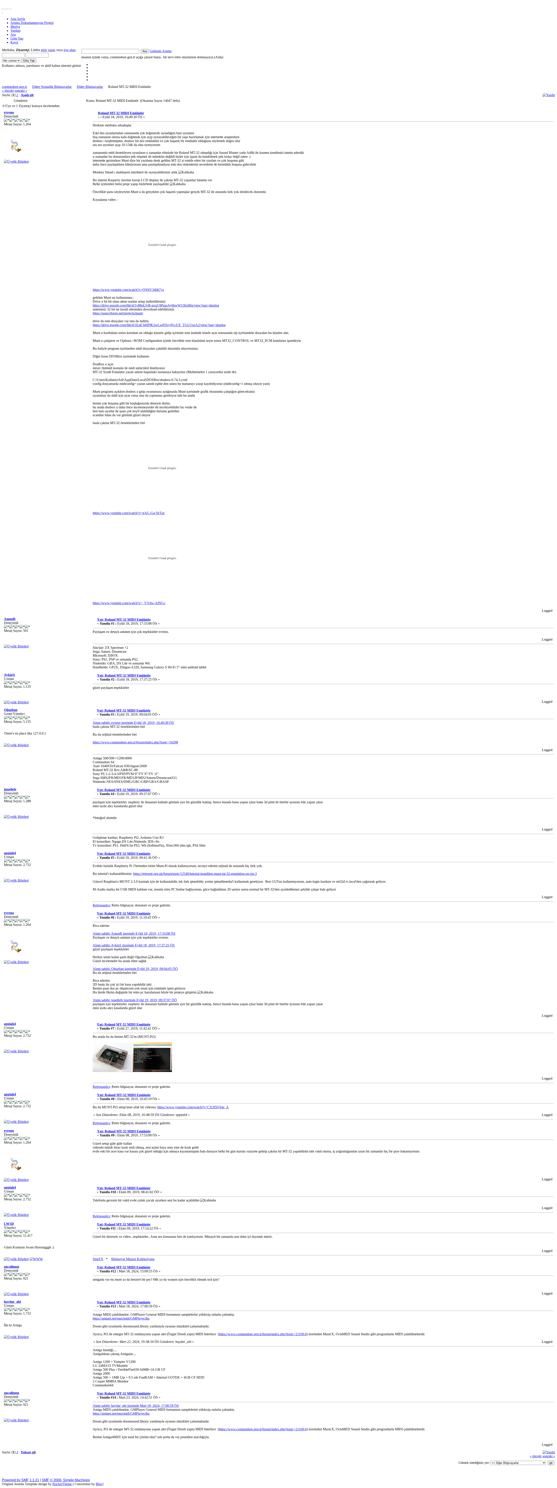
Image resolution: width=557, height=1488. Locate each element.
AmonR (10, 619)
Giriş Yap (16, 38)
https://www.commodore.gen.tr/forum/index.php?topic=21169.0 (263, 1334)
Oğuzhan (10, 710)
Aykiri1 (9, 675)
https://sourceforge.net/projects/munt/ (118, 313)
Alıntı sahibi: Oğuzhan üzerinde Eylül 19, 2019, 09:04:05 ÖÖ (135, 969)
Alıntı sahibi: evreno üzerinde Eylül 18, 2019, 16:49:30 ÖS (133, 723)
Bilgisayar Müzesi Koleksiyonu (132, 1259)
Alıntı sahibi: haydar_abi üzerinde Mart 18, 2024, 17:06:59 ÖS (136, 1405)
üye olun (69, 50)
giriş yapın (48, 50)
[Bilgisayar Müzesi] (36, 1259)
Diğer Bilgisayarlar (90, 87)
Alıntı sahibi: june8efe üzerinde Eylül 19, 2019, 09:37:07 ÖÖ (135, 1000)
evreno (9, 112)
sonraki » (21, 90)
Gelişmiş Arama (160, 51)
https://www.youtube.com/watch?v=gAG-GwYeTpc (129, 513)
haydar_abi (12, 1301)
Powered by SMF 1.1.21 (20, 1480)
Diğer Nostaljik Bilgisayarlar (52, 87)
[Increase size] (7, 7)
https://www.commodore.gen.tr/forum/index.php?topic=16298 (135, 742)
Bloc (99, 1484)
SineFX (98, 1259)
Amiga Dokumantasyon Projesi (32, 23)
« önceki (8, 90)
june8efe (10, 789)
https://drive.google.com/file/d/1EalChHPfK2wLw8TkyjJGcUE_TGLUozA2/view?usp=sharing (159, 325)
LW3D (9, 1224)
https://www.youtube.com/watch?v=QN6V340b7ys (128, 290)
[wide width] (3, 7)
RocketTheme (62, 1484)
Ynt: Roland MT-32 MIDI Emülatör (124, 619)
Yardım (15, 30)
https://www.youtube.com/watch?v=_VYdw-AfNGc (129, 603)
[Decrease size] (10, 7)
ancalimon (11, 1266)
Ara (13, 34)
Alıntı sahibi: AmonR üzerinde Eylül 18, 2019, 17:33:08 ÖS (134, 933)
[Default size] (9, 7)
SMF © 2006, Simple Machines (66, 1480)
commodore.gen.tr (14, 87)
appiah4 (10, 853)
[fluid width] (2, 7)
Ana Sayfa (17, 19)
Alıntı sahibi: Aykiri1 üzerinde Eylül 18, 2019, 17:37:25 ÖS (134, 945)
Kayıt (14, 42)
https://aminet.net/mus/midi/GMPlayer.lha (121, 1318)
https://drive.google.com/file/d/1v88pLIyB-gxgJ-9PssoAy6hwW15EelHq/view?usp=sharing (156, 305)
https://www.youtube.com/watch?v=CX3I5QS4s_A (193, 1107)
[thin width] (5, 7)
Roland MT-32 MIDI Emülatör (121, 113)
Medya (15, 27)
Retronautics (101, 905)
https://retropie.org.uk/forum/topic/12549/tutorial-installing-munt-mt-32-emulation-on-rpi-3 (195, 874)
